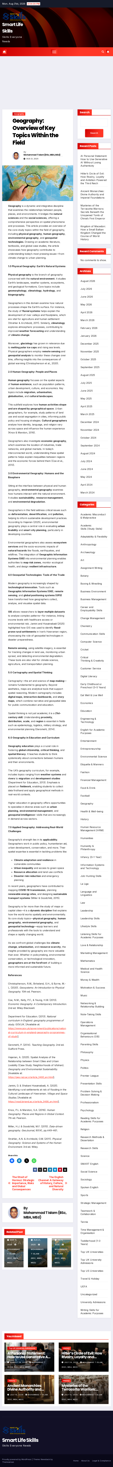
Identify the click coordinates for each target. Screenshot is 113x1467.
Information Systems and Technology (92, 866)
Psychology (87, 1110)
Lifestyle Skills (88, 926)
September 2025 (89, 367)
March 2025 (87, 414)
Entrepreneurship (90, 748)
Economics (86, 703)
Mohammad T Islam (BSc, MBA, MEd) (42, 154)
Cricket (84, 649)
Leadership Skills (90, 918)
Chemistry (86, 626)
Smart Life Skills (20, 1440)
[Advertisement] (56, 78)
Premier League (89, 1075)
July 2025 (86, 382)
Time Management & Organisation (92, 1231)
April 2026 (86, 312)
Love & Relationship (91, 945)
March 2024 (87, 492)
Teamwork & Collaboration (88, 1212)
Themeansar (8, 1462)
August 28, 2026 (19, 1362)
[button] (103, 51)
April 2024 (86, 484)
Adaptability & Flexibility (93, 536)
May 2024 (86, 476)
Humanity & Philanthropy (87, 848)
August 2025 (87, 375)
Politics (84, 1067)
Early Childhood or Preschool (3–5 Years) (93, 686)
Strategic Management (93, 1203)
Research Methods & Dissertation (92, 1139)
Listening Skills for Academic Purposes (91, 936)
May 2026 (86, 304)
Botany (84, 575)
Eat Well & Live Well (91, 695)
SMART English (89, 1163)
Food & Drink (87, 787)
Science (84, 1156)
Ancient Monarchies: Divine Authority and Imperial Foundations (92, 194)
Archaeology (87, 552)
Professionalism (89, 1102)
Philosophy (86, 1052)
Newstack (45, 1459)
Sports (84, 1195)
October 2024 (88, 437)
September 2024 (90, 445)
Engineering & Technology (88, 720)
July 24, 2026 (71, 1362)
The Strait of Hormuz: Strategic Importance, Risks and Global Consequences (23, 1183)
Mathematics (87, 960)
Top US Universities (91, 1270)
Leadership (86, 910)
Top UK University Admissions (91, 1261)
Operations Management (87, 1024)
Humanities (86, 838)
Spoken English (89, 1187)
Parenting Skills (89, 1044)
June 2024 (86, 469)
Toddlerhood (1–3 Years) (90, 1242)
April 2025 (86, 406)
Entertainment (88, 740)
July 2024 (86, 461)
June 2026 (86, 296)
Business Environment (93, 591)
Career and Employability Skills (91, 609)
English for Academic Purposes (92, 731)
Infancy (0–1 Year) (91, 857)
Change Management (92, 618)
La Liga (84, 883)
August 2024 (87, 453)
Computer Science (91, 641)
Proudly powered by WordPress (17, 1459)
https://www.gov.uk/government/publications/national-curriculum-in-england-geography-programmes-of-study (37, 1032)
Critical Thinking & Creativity (92, 659)
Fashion (84, 772)
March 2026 (87, 320)
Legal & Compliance (101, 1460)
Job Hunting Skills (91, 876)
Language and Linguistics (88, 893)
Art (82, 560)
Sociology (86, 1179)
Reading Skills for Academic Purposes (91, 1120)
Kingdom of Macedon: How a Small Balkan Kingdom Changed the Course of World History (93, 233)
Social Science (88, 1171)
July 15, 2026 (17, 1395)
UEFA (83, 1286)
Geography (19, 114)
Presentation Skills (91, 1083)
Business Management (93, 599)
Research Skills (89, 1148)
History (84, 819)
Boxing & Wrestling (91, 583)
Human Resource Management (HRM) (92, 829)
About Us (85, 1460)
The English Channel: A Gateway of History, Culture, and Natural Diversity (50, 1183)
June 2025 (86, 390)
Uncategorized (88, 1294)
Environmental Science (93, 756)
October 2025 (88, 359)
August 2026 (87, 281)
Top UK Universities (91, 1251)
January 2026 (88, 335)
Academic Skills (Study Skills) (91, 527)
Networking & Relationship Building (92, 1005)
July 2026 (86, 288)
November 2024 (89, 429)
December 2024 (89, 422)
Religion (84, 1129)
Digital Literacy (88, 676)
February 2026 (89, 328)
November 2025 (89, 351)
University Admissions (92, 1302)
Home (76, 1460)
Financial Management (93, 780)
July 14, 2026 (71, 1395)
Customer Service (90, 668)
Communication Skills (92, 633)
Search (85, 112)
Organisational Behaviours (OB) (89, 1035)
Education (86, 710)
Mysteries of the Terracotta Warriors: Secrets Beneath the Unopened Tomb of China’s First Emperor (92, 212)
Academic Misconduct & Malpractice (93, 516)
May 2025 (86, 398)
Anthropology (88, 544)
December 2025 (89, 343)
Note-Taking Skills (90, 1014)
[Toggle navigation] (54, 51)
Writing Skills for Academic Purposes (91, 1312)
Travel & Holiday (89, 1278)
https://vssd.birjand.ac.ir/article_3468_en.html (33, 1101)
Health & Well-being (91, 811)
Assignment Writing (91, 567)
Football (85, 795)
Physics (84, 1060)
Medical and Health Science (91, 970)
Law (82, 902)
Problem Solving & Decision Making (91, 1093)
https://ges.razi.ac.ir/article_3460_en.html (30, 1077)
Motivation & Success (92, 987)
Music (83, 995)
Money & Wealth (89, 979)
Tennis (84, 1221)
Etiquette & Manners (92, 764)
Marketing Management (94, 953)
